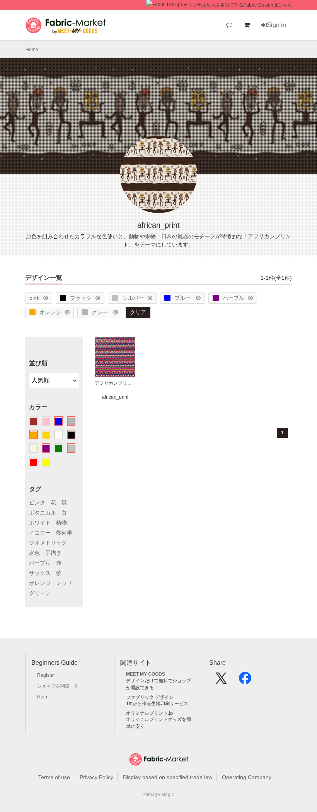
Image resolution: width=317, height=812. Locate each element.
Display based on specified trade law (167, 777)
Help (42, 697)
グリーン (40, 593)
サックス (40, 573)
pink (34, 298)
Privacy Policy (96, 777)
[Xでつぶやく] (221, 680)
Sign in (276, 25)
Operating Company (246, 777)
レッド (64, 583)
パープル (233, 298)
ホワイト (40, 523)
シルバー (133, 298)
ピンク (37, 502)
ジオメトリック (48, 543)
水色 (34, 553)
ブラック (81, 298)
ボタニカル (42, 512)
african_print (115, 397)
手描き (53, 553)
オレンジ (50, 312)
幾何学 (64, 533)
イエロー (40, 533)
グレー (100, 312)
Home (32, 49)
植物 (61, 523)
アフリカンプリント (115, 383)
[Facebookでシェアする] (245, 680)
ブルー (183, 298)
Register (46, 675)
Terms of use (54, 777)
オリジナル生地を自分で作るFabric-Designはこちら (237, 5)
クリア (138, 312)
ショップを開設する (58, 686)
